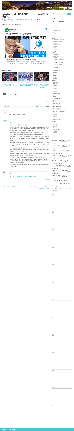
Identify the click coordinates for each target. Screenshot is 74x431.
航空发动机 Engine (57, 67)
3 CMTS (34, 19)
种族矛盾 (55, 123)
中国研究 (54, 53)
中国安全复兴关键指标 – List (58, 41)
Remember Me (57, 30)
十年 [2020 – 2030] (57, 60)
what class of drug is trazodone (59, 160)
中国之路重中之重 (56, 70)
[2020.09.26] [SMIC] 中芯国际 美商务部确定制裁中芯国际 (25, 85)
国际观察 (54, 121)
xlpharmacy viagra (56, 140)
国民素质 (55, 77)
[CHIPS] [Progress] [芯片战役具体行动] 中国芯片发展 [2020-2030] (61, 142)
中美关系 (55, 88)
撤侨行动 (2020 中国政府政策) (59, 110)
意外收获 (55, 51)
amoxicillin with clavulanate (58, 165)
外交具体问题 (56, 82)
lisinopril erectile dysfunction (58, 170)
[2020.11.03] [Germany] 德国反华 (9, 186)
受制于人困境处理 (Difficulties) (59, 43)
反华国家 (55, 95)
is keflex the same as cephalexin (59, 150)
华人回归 (55, 113)
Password (54, 26)
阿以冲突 (55, 124)
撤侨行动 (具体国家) (57, 108)
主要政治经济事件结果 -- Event (24, 19)
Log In (54, 33)
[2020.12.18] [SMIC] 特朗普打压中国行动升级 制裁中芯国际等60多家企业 (41, 86)
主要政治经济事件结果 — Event (59, 39)
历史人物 (55, 126)
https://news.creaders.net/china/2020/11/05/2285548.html (23, 176)
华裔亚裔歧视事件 (56, 119)
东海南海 (55, 85)
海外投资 (55, 116)
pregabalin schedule (56, 155)
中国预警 (55, 57)
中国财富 (55, 132)
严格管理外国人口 (56, 103)
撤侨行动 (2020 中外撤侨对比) (59, 111)
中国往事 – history (56, 129)
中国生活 (54, 128)
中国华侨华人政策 (56, 105)
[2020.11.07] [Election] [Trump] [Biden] (9, 85)
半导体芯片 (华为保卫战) (58, 62)
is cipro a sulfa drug (56, 145)
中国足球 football (56, 54)
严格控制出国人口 (56, 101)
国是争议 (55, 78)
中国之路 (55, 69)
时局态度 (55, 48)
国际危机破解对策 (56, 44)
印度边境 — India (56, 98)
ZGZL (4, 19)
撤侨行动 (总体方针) (57, 106)
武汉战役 (55, 49)
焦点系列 (54, 38)
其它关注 (55, 46)
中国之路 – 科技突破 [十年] (58, 59)
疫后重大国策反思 (56, 56)
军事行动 (54, 96)
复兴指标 (55, 72)
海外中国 (54, 100)
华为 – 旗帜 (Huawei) (58, 64)
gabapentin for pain (56, 175)
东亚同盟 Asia (56, 83)
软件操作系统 (56, 65)
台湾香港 (55, 87)
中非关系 (55, 91)
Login (9, 98)
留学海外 (55, 114)
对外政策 (54, 80)
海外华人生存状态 (56, 118)
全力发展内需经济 (56, 74)
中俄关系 (55, 90)
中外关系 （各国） (56, 93)
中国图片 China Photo (57, 131)
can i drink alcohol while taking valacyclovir (62, 186)
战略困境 (55, 75)
